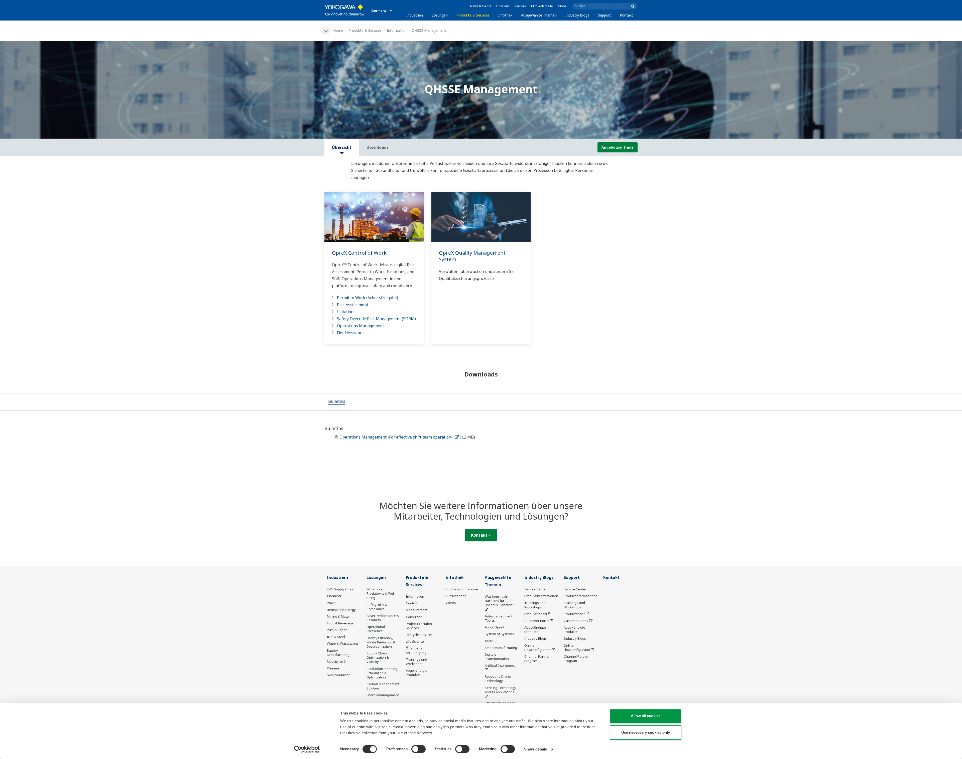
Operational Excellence (376, 628)
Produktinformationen (462, 589)
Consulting (414, 617)
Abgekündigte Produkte (416, 672)
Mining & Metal (338, 616)
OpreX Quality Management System (472, 256)
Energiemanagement (383, 695)
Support (604, 15)
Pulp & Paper (337, 630)
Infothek (505, 15)
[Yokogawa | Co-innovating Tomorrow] (345, 10)
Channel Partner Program (537, 658)
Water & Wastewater (342, 643)
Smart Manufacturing (501, 647)
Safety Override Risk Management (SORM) (376, 318)
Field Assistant (350, 332)
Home (338, 30)
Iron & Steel (336, 636)
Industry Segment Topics (498, 618)
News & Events (480, 6)
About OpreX (494, 627)
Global (562, 6)
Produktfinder (535, 614)
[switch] (418, 749)
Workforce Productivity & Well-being (381, 593)
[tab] (337, 402)
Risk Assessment (352, 304)
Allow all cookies (645, 716)
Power (332, 602)
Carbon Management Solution (383, 686)
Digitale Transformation (497, 656)
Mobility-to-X (336, 661)
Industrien (414, 15)
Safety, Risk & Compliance (377, 606)
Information (397, 30)
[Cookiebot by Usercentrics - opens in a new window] (307, 749)
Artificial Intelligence (500, 665)
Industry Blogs (577, 15)
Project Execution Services (419, 625)
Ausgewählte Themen (539, 15)
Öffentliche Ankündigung (416, 650)
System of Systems (499, 634)
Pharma (333, 668)
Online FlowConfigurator (537, 647)
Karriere (520, 6)
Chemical (334, 596)
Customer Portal (536, 620)
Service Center (535, 589)
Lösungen (440, 15)
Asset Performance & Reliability (383, 617)
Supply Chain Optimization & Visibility (378, 657)
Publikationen (455, 596)
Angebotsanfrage (618, 147)
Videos (450, 602)
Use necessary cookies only (645, 732)
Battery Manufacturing (338, 652)
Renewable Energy (341, 609)
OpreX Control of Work (359, 252)
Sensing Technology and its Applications (500, 689)
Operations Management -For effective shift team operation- (396, 437)
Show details (535, 749)
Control (411, 603)
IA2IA (489, 640)
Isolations (346, 311)
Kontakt (626, 15)
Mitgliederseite (542, 6)
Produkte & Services (473, 15)
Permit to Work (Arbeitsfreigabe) (367, 297)
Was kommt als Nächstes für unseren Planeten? (499, 600)
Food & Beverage (340, 623)
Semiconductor (338, 675)
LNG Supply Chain (340, 589)
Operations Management (360, 325)
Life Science (415, 641)
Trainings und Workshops (416, 661)
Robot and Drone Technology (498, 678)
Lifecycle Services (419, 634)
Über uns (503, 6)
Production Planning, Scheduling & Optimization (382, 672)
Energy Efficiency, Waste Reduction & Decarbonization (381, 642)
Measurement (416, 610)
